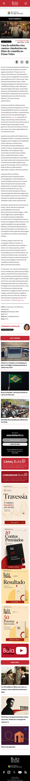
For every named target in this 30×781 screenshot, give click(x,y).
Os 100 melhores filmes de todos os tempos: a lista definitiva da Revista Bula (14, 689)
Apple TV (9, 300)
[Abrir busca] (4, 3)
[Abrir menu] (24, 3)
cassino (14, 117)
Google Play (19, 300)
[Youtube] (20, 772)
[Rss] (25, 772)
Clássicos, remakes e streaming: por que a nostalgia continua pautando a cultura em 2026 (14, 365)
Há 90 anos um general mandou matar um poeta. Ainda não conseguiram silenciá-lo (14, 719)
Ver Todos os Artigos (7, 329)
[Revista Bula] (15, 3)
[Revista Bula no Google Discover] (15, 13)
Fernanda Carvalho (23, 41)
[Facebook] (4, 772)
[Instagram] (8, 772)
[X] (14, 772)
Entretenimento (6, 41)
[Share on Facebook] (17, 62)
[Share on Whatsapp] (27, 62)
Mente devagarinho (8, 747)
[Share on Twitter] (22, 62)
